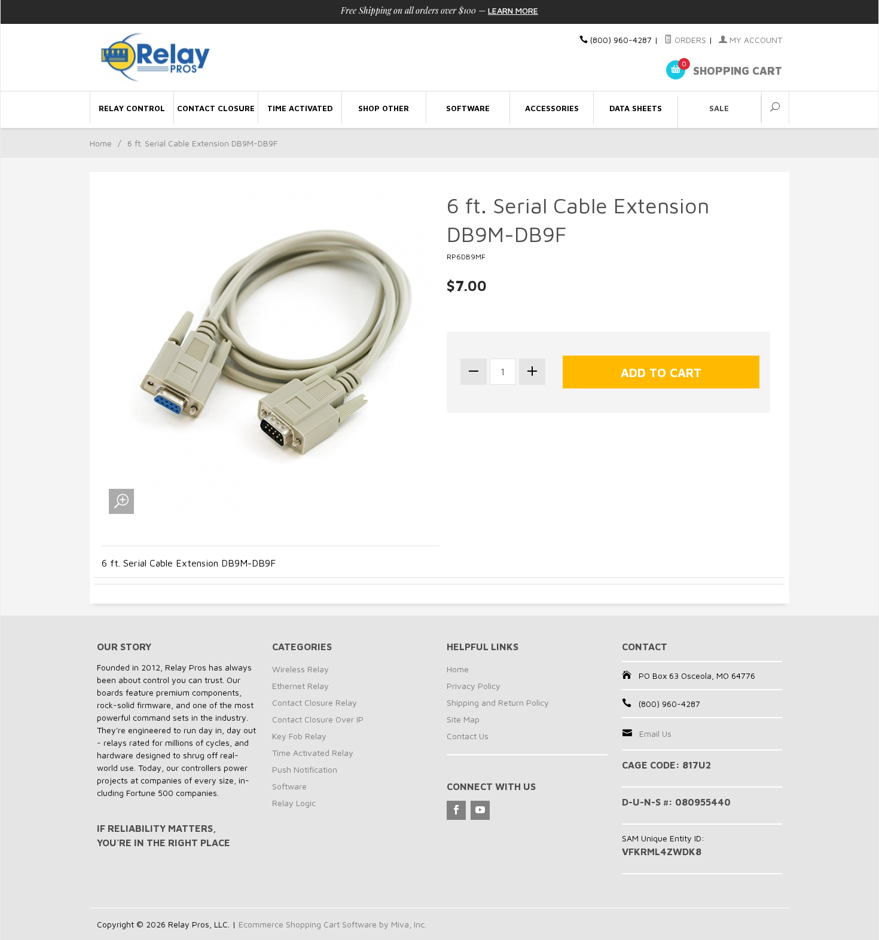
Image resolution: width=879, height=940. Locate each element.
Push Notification (304, 769)
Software (289, 786)
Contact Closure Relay (314, 702)
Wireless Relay (300, 669)
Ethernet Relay (300, 686)
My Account (754, 40)
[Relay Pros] (206, 57)
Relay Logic (294, 803)
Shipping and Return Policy (498, 702)
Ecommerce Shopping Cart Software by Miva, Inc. (332, 924)
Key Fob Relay (299, 736)
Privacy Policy (473, 686)
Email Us (655, 733)
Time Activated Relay (312, 753)
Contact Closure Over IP (318, 719)
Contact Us (468, 736)
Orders (689, 40)
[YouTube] (480, 810)
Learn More (513, 10)
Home (101, 143)
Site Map (463, 719)
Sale (719, 108)
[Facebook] (456, 810)
